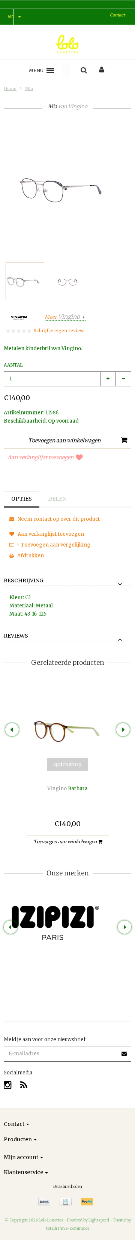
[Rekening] (101, 70)
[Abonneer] (67, 1051)
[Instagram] (8, 1085)
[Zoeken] (83, 70)
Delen (57, 498)
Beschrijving (24, 581)
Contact (117, 15)
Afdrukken (30, 555)
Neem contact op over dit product (58, 519)
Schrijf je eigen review (59, 330)
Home (10, 88)
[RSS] (23, 1085)
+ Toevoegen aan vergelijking (53, 545)
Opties (21, 498)
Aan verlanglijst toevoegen (41, 457)
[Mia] (25, 281)
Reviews (16, 636)
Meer (62, 317)
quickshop (67, 764)
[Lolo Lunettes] (68, 44)
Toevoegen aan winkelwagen (65, 841)
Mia (29, 88)
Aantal (13, 365)
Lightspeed (98, 1220)
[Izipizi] (67, 913)
